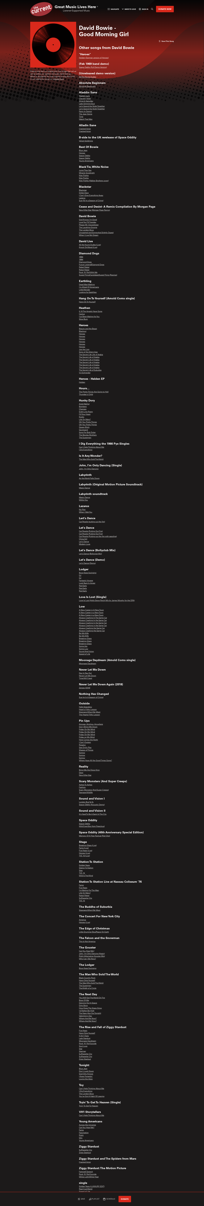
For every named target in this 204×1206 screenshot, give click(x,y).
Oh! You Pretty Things (88, 422)
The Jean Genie (85, 114)
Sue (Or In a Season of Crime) (91, 201)
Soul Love (83, 1046)
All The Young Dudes (87, 77)
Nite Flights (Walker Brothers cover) (94, 181)
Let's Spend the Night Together (92, 106)
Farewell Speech (86, 1172)
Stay (81, 871)
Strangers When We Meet (89, 712)
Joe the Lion (84, 350)
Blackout (82, 331)
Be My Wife (84, 633)
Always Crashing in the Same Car (93, 626)
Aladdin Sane (84, 96)
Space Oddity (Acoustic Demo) (92, 805)
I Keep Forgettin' (86, 1077)
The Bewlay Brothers (88, 435)
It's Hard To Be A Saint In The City (92, 814)
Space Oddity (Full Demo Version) (93, 67)
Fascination (84, 1133)
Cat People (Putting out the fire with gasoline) (98, 537)
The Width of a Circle (87, 988)
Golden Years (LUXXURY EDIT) (91, 1187)
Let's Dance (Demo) (87, 563)
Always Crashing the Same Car (92, 628)
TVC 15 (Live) (84, 856)
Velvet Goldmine (86, 141)
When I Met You (85, 512)
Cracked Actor (85, 99)
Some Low (83, 649)
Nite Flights (84, 176)
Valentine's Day (85, 1016)
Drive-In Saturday (86, 101)
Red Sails (83, 586)
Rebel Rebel (84, 267)
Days (81, 773)
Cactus (82, 314)
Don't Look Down (86, 1071)
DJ (80, 576)
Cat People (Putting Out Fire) (91, 531)
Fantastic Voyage (86, 581)
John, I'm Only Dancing (88, 469)
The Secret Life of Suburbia (90, 370)
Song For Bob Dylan (87, 433)
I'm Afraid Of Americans (89, 287)
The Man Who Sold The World (91, 459)
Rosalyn (82, 745)
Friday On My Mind (87, 730)
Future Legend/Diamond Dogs (91, 265)
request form (58, 79)
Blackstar (83, 190)
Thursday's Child (86, 395)
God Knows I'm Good (88, 220)
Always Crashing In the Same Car (93, 620)
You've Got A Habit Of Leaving (91, 1096)
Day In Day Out (85, 673)
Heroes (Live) (84, 853)
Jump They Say (85, 170)
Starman (82, 1051)
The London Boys (86, 230)
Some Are (83, 646)
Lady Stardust (84, 1039)
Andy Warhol (84, 404)
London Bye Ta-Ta (86, 802)
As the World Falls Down (89, 478)
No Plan (82, 510)
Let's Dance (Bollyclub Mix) (90, 554)
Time (81, 117)
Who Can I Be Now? (87, 959)
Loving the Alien (86, 1079)
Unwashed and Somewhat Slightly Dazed (96, 233)
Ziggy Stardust (85, 1059)
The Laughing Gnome (88, 228)
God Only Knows (86, 1074)
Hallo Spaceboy (85, 707)
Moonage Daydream (87, 664)
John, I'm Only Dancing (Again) (92, 954)
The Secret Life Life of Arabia (91, 355)
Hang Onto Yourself (87, 981)
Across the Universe (87, 1125)
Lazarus (82, 198)
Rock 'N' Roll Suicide (87, 1044)
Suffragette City (85, 898)
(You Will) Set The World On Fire (92, 998)
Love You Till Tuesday (87, 222)
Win (80, 1138)
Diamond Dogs (85, 262)
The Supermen (85, 438)
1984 (81, 257)
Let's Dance (84, 542)
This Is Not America (87, 942)
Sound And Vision (86, 652)
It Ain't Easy (84, 1036)
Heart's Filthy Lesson (88, 710)
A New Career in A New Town (91, 610)
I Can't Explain (85, 742)
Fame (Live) (84, 848)
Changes (82, 409)
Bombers (83, 407)
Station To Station (86, 868)
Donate (125, 1199)
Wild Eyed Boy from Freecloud (91, 826)
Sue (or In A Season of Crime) (91, 697)
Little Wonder (84, 290)
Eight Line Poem (86, 412)
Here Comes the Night (88, 740)
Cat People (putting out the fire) (92, 522)
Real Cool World (85, 1189)
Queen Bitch (84, 427)
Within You (83, 500)
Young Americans (86, 161)
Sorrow (82, 753)
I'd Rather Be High (86, 1011)
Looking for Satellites (88, 292)
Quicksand (83, 430)
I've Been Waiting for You (89, 317)
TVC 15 (82, 873)
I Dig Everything (85, 450)
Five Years (83, 888)
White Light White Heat (89, 1177)
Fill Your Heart (84, 414)
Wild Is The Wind (86, 876)
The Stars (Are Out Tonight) (90, 1013)
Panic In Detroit (85, 112)
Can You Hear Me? (86, 951)
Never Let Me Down (87, 676)
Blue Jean (83, 151)
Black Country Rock (87, 978)
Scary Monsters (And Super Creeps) (94, 790)
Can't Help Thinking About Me (91, 447)
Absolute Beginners (87, 86)
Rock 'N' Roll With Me (88, 273)
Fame (81, 885)
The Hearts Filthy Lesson (89, 715)
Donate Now (164, 9)
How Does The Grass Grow (90, 1008)
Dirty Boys (83, 1006)
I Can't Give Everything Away (91, 196)
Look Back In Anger (87, 583)
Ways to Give (130, 9)
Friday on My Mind (87, 737)
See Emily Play (85, 748)
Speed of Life (84, 654)
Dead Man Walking (87, 285)
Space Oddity (84, 156)
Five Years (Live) (85, 851)
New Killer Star (85, 775)
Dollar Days (84, 193)
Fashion (82, 787)
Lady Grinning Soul (87, 104)
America (82, 920)
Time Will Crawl (85, 678)
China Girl (83, 539)
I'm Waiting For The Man (89, 890)
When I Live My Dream (88, 235)
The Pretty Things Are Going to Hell (93, 392)
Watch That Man (85, 119)
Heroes (82, 153)
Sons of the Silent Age (88, 352)
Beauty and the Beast (88, 329)
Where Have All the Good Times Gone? (95, 761)
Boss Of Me (84, 1000)
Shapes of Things (86, 750)
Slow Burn (83, 319)
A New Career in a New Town (91, 613)
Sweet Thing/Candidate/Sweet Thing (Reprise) (98, 275)
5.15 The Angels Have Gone (90, 312)
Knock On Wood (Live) (88, 247)
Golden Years (84, 865)
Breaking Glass (85, 639)
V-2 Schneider (84, 373)
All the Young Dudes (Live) (90, 245)
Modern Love (84, 544)
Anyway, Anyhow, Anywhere (91, 724)
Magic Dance (84, 488)
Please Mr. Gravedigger (89, 225)
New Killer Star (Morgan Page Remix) (94, 210)
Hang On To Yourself (87, 302)
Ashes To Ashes (85, 785)
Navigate (115, 9)
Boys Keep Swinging (87, 573)
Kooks (81, 417)
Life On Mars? (85, 420)
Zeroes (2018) (84, 688)
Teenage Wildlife (86, 793)
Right (81, 1135)
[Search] (152, 9)
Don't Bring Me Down (88, 727)
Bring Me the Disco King (89, 770)
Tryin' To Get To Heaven (88, 1106)
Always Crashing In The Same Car (93, 618)
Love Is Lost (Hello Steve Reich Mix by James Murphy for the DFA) (107, 601)
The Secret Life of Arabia (89, 357)
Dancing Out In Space (88, 1003)
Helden (82, 382)
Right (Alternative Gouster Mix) (92, 956)
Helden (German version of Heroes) (94, 58)
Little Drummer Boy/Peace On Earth (94, 932)
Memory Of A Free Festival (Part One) (94, 836)
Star (80, 1049)
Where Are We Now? (88, 1019)
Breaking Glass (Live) (88, 846)
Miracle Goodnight (87, 173)
